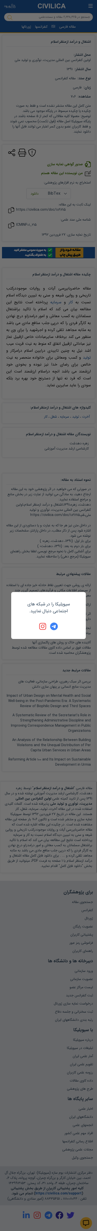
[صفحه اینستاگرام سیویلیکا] (43, 626)
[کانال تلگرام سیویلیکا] (54, 626)
